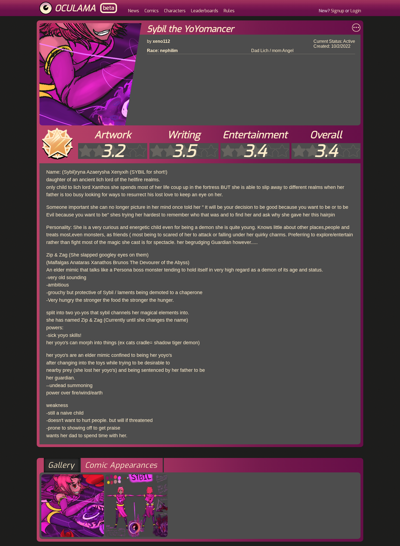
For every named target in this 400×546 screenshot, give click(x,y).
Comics (151, 11)
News (133, 11)
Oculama (75, 8)
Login (355, 11)
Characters (175, 11)
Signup (337, 11)
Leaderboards (204, 11)
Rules (229, 11)
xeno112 (161, 41)
